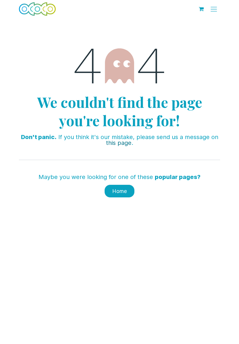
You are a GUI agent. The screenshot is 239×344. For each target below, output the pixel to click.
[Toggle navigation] (214, 9)
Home (119, 191)
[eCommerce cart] (201, 9)
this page (118, 142)
